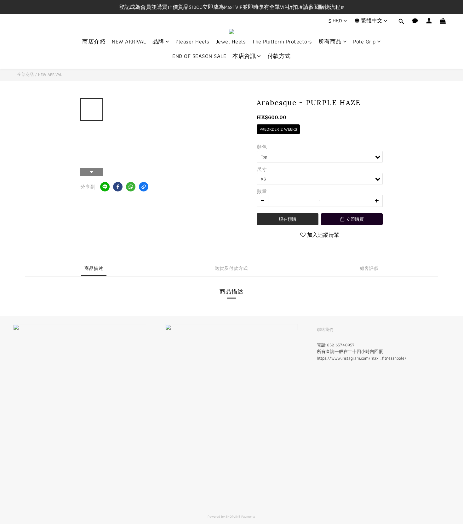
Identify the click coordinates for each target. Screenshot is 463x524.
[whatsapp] (130, 186)
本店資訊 (244, 56)
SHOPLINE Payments (240, 516)
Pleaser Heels (192, 41)
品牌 (158, 41)
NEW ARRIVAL (129, 41)
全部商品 (25, 74)
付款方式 (279, 56)
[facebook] (118, 186)
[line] (105, 186)
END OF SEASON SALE (199, 56)
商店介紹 (94, 41)
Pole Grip (364, 41)
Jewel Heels (231, 41)
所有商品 (330, 41)
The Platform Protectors (282, 41)
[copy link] (143, 186)
